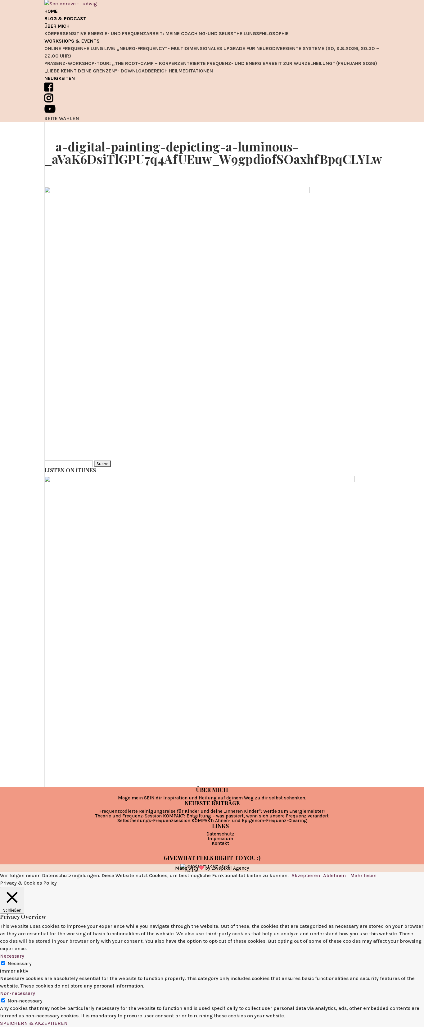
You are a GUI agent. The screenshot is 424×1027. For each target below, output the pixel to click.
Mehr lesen (363, 875)
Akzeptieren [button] (305, 875)
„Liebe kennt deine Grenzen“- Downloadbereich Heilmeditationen (128, 71)
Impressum (220, 838)
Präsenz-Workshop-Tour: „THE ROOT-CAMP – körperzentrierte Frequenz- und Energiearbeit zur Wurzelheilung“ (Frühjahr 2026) (210, 63)
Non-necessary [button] (17, 993)
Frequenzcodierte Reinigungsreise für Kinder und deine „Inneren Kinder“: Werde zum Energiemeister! (212, 811)
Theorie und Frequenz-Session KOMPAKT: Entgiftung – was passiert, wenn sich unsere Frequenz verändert (212, 816)
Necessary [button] (12, 956)
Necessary (19, 963)
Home (51, 11)
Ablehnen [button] (334, 875)
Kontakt (220, 843)
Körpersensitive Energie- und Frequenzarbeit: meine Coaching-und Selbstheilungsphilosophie (166, 33)
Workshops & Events (72, 41)
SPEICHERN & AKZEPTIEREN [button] (34, 1023)
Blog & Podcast (65, 18)
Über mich (57, 26)
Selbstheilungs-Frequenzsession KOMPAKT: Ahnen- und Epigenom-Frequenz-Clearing (212, 820)
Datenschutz (220, 834)
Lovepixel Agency (230, 868)
